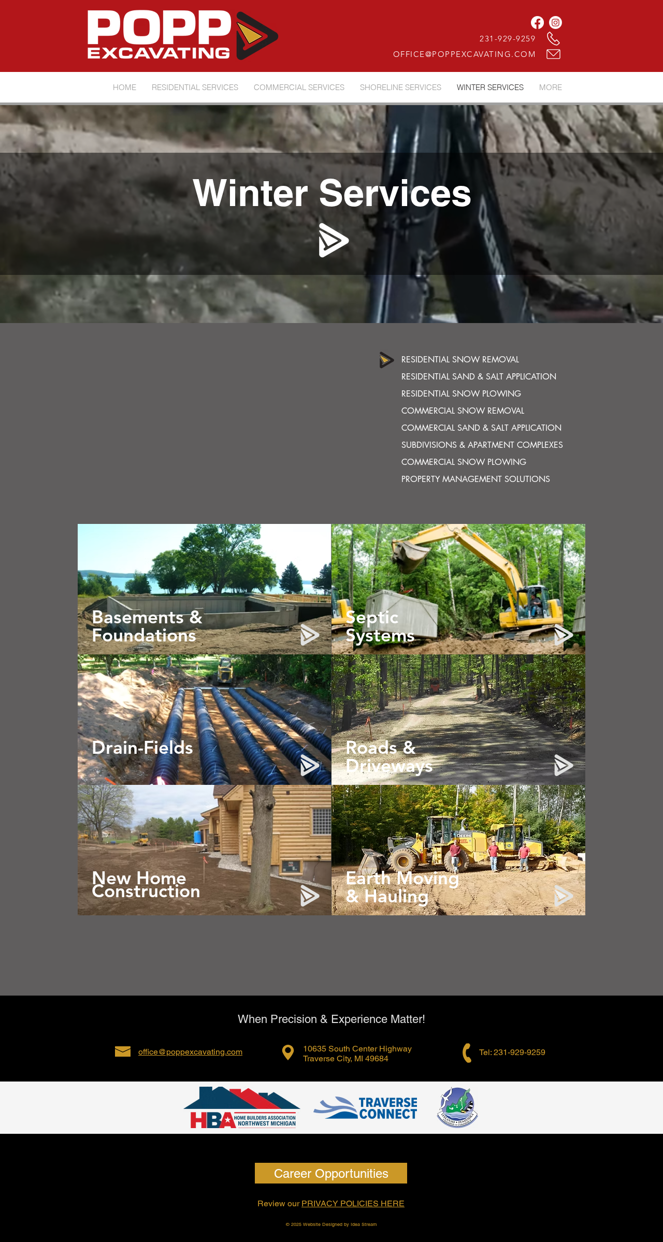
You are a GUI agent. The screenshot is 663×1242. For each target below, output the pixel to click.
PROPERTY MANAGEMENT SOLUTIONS (475, 479)
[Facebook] (537, 22)
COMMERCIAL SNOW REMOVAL (462, 410)
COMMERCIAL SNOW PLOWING (463, 462)
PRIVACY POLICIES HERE (353, 1203)
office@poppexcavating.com (190, 1052)
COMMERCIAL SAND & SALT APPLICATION (481, 427)
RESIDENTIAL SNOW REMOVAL (460, 359)
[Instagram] (555, 22)
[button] (550, 87)
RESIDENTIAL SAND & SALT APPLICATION (478, 376)
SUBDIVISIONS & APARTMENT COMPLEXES (482, 445)
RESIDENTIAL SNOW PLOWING (461, 393)
